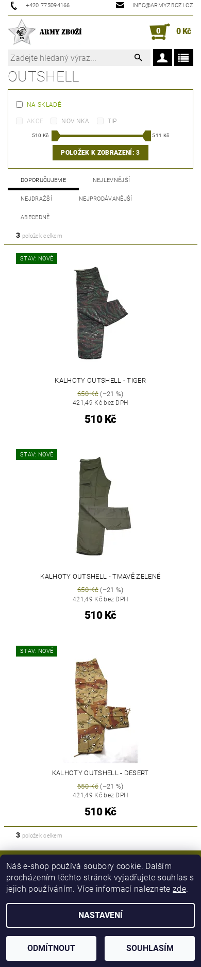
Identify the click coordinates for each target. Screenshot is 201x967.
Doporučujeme (43, 180)
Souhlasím (150, 948)
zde (179, 889)
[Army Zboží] (44, 32)
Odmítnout (51, 948)
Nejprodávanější (105, 198)
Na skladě (44, 104)
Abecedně (35, 217)
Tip (112, 121)
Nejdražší (36, 198)
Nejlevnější (111, 180)
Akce (35, 121)
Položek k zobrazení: (100, 152)
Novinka (75, 121)
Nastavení (100, 915)
